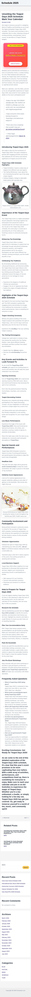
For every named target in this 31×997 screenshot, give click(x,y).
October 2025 (6, 926)
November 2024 (6, 943)
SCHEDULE (5, 975)
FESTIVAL (5, 969)
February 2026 (6, 921)
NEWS (5, 835)
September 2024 (7, 948)
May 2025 (5, 934)
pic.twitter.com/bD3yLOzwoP (15, 129)
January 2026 (6, 923)
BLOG (3, 967)
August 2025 (5, 932)
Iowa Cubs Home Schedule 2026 (11, 881)
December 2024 (6, 940)
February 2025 (6, 937)
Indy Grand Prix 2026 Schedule (11, 892)
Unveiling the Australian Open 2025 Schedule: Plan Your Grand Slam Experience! (15, 832)
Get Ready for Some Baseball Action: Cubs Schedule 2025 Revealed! (13, 843)
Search (3, 864)
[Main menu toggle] (27, 3)
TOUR (3, 978)
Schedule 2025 (10, 3)
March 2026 (5, 918)
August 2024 (6, 951)
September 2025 (7, 929)
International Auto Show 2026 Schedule (13, 883)
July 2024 (5, 954)
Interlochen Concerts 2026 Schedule (13, 886)
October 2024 (6, 945)
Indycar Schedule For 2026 (10, 889)
